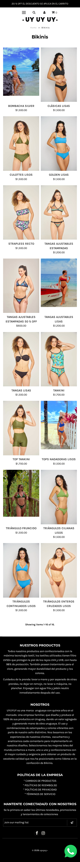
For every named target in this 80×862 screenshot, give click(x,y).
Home (33, 27)
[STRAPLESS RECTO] (21, 212)
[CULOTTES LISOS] (21, 143)
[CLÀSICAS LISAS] (59, 74)
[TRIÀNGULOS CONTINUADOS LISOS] (21, 570)
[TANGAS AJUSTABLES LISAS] (59, 283)
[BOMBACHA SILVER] (21, 71)
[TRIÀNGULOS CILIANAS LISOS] (59, 497)
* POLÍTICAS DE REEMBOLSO (40, 785)
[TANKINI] (59, 359)
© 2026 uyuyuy (39, 850)
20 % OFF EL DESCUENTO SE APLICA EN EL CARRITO (40, 3)
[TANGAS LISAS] (21, 359)
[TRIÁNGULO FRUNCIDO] (21, 493)
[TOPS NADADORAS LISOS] (59, 425)
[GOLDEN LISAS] (59, 143)
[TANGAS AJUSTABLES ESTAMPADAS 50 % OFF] (21, 286)
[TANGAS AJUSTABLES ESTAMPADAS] (59, 212)
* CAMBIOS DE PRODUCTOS (40, 780)
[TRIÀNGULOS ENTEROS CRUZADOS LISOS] (59, 570)
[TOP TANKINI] (21, 428)
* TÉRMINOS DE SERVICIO (40, 794)
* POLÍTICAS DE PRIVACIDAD (40, 789)
